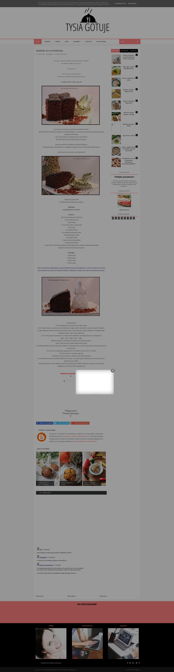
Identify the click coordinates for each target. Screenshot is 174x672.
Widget (97, 393)
